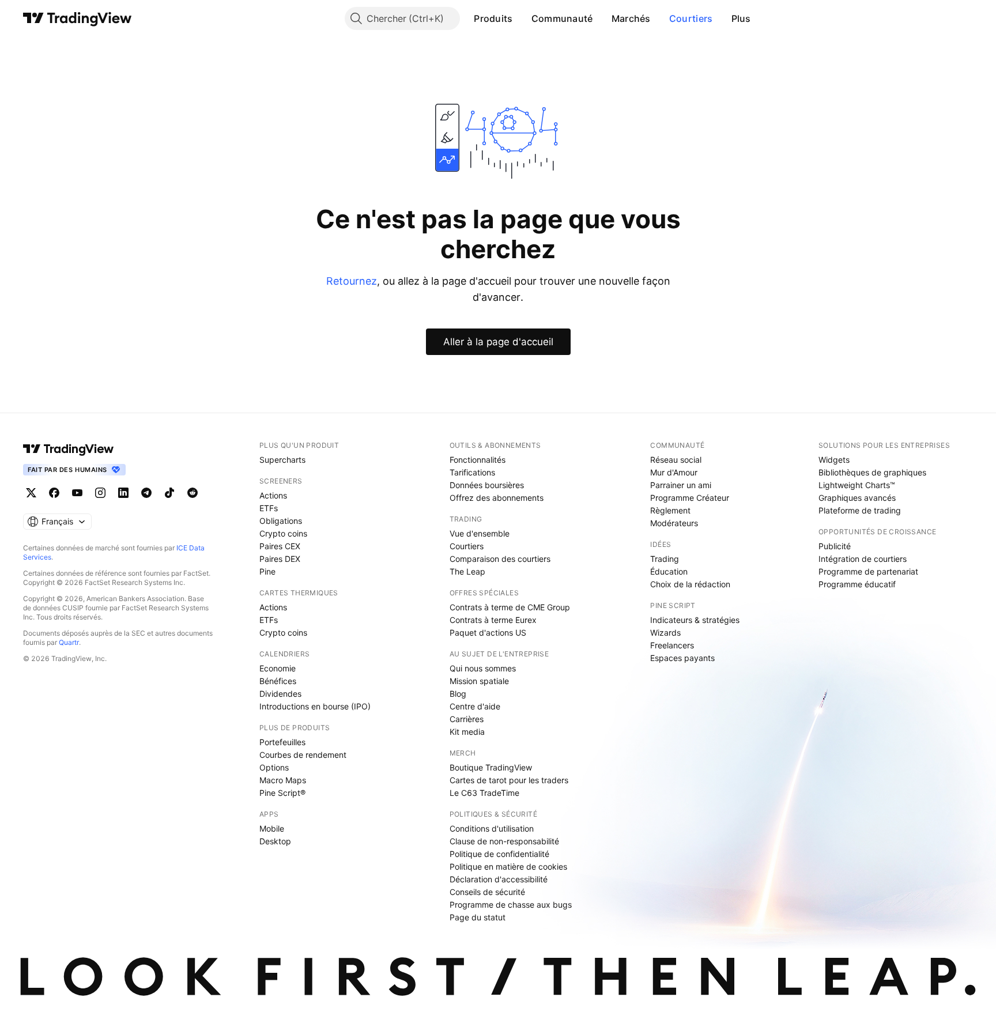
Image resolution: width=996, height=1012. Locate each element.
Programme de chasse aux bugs (511, 904)
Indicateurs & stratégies (695, 620)
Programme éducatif (857, 584)
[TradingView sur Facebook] (54, 493)
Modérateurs (674, 523)
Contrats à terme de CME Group (510, 607)
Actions (273, 495)
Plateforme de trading (859, 510)
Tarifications (472, 472)
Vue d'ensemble (480, 533)
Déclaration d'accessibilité (499, 879)
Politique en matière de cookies (508, 866)
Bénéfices (277, 681)
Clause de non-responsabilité (504, 841)
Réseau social (675, 460)
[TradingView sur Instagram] (100, 493)
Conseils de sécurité (487, 892)
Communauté (562, 18)
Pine (267, 571)
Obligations (280, 521)
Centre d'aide (475, 706)
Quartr (69, 642)
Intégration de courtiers (862, 559)
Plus (741, 18)
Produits (493, 18)
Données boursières (487, 485)
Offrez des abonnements (497, 498)
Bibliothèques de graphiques (872, 472)
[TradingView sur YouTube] (77, 493)
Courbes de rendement (302, 755)
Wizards (665, 632)
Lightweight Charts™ (856, 485)
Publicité (834, 546)
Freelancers (672, 645)
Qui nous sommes (483, 668)
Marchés (631, 18)
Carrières (467, 719)
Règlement (670, 510)
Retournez (351, 281)
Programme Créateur (689, 498)
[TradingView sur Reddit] (192, 493)
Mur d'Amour (673, 472)
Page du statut (477, 917)
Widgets (834, 460)
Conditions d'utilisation (492, 828)
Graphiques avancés (857, 498)
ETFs (268, 508)
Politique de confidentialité (499, 854)
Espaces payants (682, 658)
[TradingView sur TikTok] (169, 493)
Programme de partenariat (868, 571)
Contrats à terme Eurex (493, 620)
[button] (521, 18)
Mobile (271, 828)
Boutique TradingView (491, 767)
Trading (664, 559)
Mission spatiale (479, 681)
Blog (458, 693)
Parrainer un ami (680, 485)
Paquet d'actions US (488, 632)
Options (274, 767)
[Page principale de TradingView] (77, 18)
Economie (277, 668)
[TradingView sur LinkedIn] (123, 493)
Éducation (669, 571)
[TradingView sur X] (31, 493)
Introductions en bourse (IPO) (315, 706)
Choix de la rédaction (690, 584)
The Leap (467, 571)
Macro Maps (282, 780)
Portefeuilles (282, 742)
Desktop (275, 841)
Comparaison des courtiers (500, 559)
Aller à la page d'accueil (498, 342)
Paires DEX (279, 559)
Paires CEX (279, 546)
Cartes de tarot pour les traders (509, 780)
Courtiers (691, 18)
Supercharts (282, 460)
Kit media (467, 732)
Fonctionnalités (477, 460)
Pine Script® (282, 793)
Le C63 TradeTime (484, 793)
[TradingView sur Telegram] (146, 493)
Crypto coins (283, 533)
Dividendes (280, 693)
